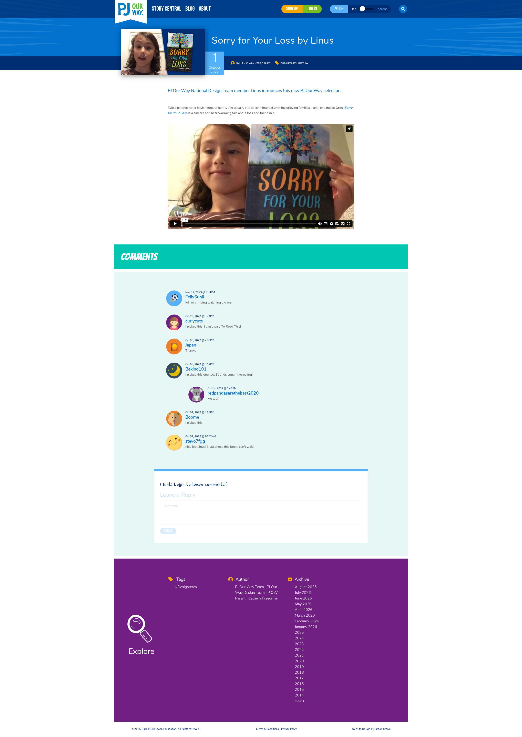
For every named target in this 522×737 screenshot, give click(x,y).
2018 (299, 672)
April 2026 (303, 609)
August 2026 (306, 586)
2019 (299, 666)
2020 (299, 661)
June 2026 (303, 598)
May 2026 (303, 604)
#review (302, 63)
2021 (299, 655)
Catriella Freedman (263, 598)
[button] (403, 9)
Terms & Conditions (267, 729)
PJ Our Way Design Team (255, 63)
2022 (299, 649)
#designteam (288, 63)
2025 (299, 632)
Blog (190, 9)
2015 (299, 689)
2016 (299, 683)
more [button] (299, 701)
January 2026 (306, 626)
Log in (312, 9)
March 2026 (305, 615)
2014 (299, 695)
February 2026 (307, 621)
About (205, 9)
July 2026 (303, 592)
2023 (299, 643)
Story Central (166, 9)
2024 (299, 638)
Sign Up (292, 9)
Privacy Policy (289, 729)
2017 (299, 678)
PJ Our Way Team (249, 586)
